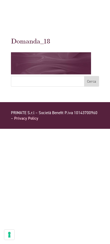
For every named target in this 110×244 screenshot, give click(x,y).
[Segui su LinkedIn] (95, 133)
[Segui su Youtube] (84, 133)
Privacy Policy (26, 118)
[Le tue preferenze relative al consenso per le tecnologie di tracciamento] (9, 235)
